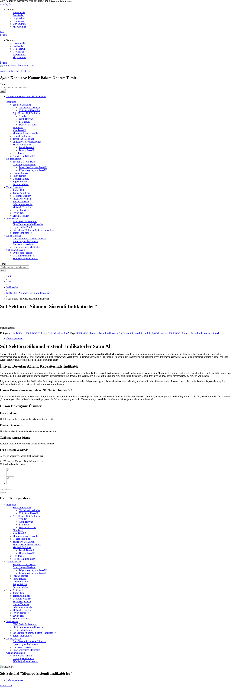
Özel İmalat (18, 153)
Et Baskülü (24, 121)
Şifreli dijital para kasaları (25, 258)
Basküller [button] (11, 101)
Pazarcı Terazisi (20, 173)
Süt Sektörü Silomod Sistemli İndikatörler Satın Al (193, 333)
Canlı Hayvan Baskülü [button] (24, 164)
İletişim (3, 35)
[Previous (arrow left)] (1, 492)
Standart (23, 116)
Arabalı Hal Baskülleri (24, 156)
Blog (2, 32)
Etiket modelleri (21, 184)
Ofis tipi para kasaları (23, 255)
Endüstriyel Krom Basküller (27, 141)
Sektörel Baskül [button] (14, 158)
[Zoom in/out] (11, 489)
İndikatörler (18, 333)
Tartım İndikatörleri (22, 232)
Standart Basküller (22, 507)
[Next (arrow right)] (4, 492)
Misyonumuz (19, 26)
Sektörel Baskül (14, 561)
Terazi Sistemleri (14, 590)
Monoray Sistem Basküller (26, 133)
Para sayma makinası (23, 244)
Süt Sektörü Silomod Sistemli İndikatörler (97, 333)
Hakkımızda (19, 12)
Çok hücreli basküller (29, 110)
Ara (2, 91)
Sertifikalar (18, 15)
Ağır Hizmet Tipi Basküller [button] (26, 113)
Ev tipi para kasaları (22, 252)
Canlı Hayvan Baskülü (24, 567)
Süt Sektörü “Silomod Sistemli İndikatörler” (34, 230)
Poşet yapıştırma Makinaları (26, 247)
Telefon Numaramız (16, 96)
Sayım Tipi (18, 213)
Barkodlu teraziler (22, 195)
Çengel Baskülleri (22, 136)
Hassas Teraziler (21, 201)
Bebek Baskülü (26, 147)
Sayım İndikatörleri (22, 227)
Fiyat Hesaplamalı (22, 198)
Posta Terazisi (19, 176)
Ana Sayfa (5, 4)
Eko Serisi (18, 127)
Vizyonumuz (19, 23)
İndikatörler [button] (12, 218)
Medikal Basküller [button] (22, 144)
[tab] (119, 338)
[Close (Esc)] (1, 489)
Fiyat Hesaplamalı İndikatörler (28, 224)
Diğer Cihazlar (13, 638)
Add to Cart (6, 685)
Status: (3, 327)
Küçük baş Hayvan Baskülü (33, 170)
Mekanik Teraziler (22, 207)
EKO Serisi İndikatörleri (25, 221)
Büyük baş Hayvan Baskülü (33, 167)
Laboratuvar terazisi (22, 204)
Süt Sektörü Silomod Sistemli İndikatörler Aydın (143, 333)
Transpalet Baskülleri (23, 138)
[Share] (4, 489)
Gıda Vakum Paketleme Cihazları (29, 238)
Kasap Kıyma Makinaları (25, 241)
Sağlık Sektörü (20, 181)
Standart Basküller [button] (22, 104)
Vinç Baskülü (19, 130)
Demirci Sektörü (21, 178)
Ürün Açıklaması (14, 338)
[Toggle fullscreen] (7, 489)
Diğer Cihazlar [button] (13, 235)
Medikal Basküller (22, 547)
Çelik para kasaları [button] (15, 250)
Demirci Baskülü (27, 124)
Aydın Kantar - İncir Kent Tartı (15, 71)
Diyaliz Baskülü (27, 150)
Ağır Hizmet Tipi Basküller (26, 516)
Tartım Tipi (18, 190)
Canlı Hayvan (26, 119)
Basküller (11, 504)
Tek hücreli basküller (29, 107)
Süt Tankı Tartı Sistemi (24, 161)
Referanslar (18, 21)
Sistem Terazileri (21, 215)
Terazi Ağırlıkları (21, 193)
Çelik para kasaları (15, 652)
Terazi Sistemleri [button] (14, 187)
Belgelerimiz (19, 18)
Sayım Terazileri (21, 210)
